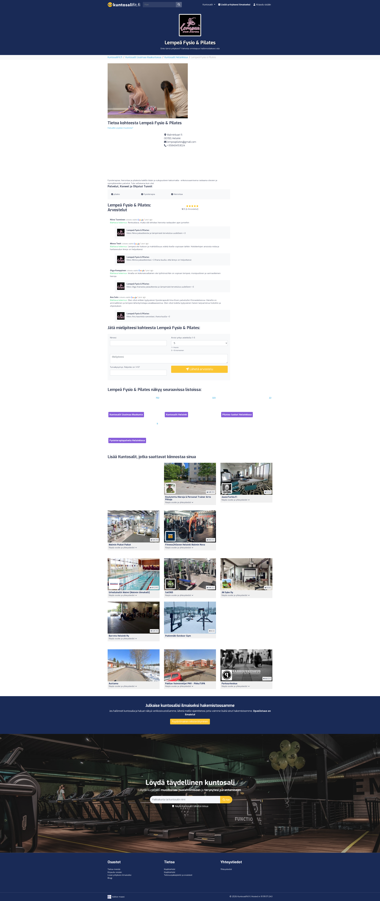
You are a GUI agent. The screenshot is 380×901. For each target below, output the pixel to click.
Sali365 (169, 592)
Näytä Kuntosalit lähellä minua (191, 806)
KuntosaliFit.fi (115, 57)
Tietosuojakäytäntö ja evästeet (178, 875)
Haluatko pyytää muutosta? (120, 128)
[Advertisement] (232, 84)
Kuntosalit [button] (208, 4)
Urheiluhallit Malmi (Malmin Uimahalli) (129, 592)
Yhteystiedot (226, 869)
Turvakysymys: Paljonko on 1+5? (125, 367)
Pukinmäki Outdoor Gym (178, 635)
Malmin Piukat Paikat (120, 544)
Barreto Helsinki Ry (119, 635)
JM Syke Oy (227, 592)
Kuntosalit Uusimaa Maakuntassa (143, 57)
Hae (227, 799)
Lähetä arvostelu (201, 369)
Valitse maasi (118, 896)
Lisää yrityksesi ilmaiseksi (235, 4)
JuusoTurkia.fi (229, 497)
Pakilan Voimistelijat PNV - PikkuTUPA (185, 683)
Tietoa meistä (114, 869)
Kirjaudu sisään (263, 4)
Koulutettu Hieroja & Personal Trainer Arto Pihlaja (188, 498)
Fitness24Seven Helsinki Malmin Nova (185, 544)
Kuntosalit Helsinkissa (176, 57)
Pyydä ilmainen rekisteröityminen (190, 721)
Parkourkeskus (229, 683)
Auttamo (113, 683)
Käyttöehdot (169, 869)
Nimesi (113, 337)
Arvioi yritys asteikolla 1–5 (183, 337)
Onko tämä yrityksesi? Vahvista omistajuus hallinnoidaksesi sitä (190, 48)
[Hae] (179, 4)
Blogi (110, 878)
